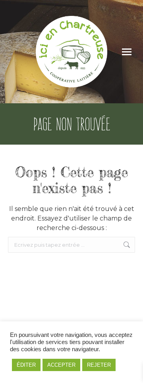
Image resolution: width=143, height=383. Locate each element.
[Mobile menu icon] (126, 52)
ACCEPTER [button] (61, 365)
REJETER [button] (99, 365)
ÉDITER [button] (26, 365)
